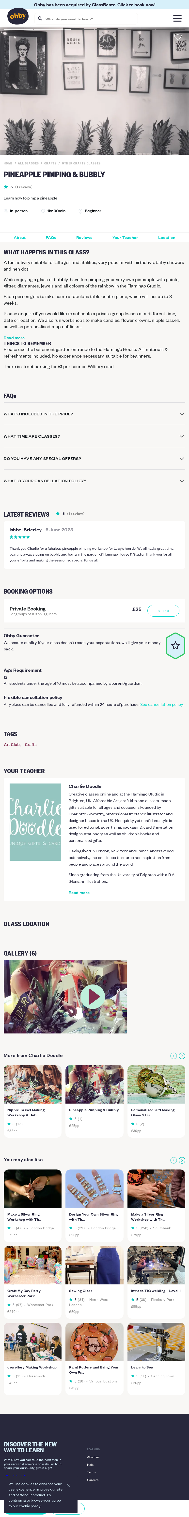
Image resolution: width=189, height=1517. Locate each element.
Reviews (84, 237)
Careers (92, 1479)
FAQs (51, 237)
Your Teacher (125, 237)
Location (166, 237)
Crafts (31, 744)
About (20, 237)
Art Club (12, 744)
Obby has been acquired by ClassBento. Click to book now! (94, 4)
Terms (91, 1472)
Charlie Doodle (85, 786)
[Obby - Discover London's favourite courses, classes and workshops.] (18, 17)
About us (93, 1457)
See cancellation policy (161, 704)
